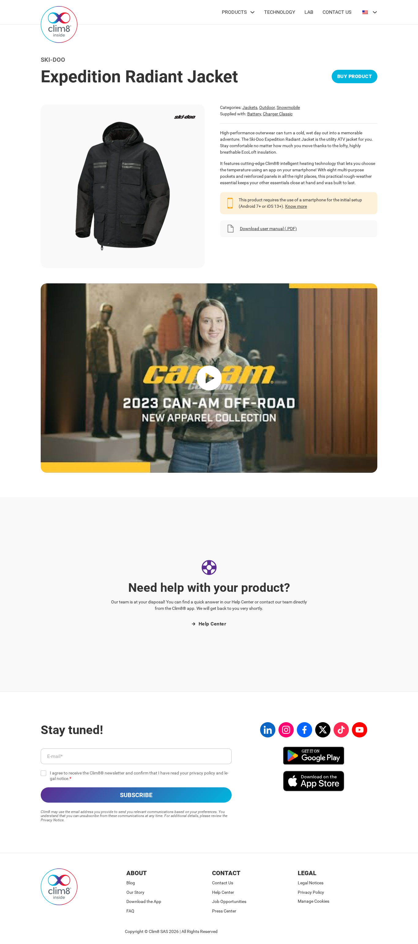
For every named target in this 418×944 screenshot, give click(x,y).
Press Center (224, 911)
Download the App (143, 901)
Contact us (337, 12)
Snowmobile (288, 107)
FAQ (130, 911)
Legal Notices (310, 882)
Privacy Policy (311, 892)
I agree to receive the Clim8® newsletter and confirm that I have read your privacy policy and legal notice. (139, 775)
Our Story (135, 892)
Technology (279, 12)
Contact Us (222, 882)
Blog (130, 882)
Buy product (354, 76)
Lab (308, 12)
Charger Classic (278, 113)
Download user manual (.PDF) (268, 228)
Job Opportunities (229, 901)
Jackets (249, 107)
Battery (254, 113)
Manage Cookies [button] (313, 901)
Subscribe (136, 795)
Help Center (212, 624)
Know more (296, 206)
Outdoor (267, 107)
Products (234, 12)
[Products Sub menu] (252, 12)
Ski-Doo (53, 59)
